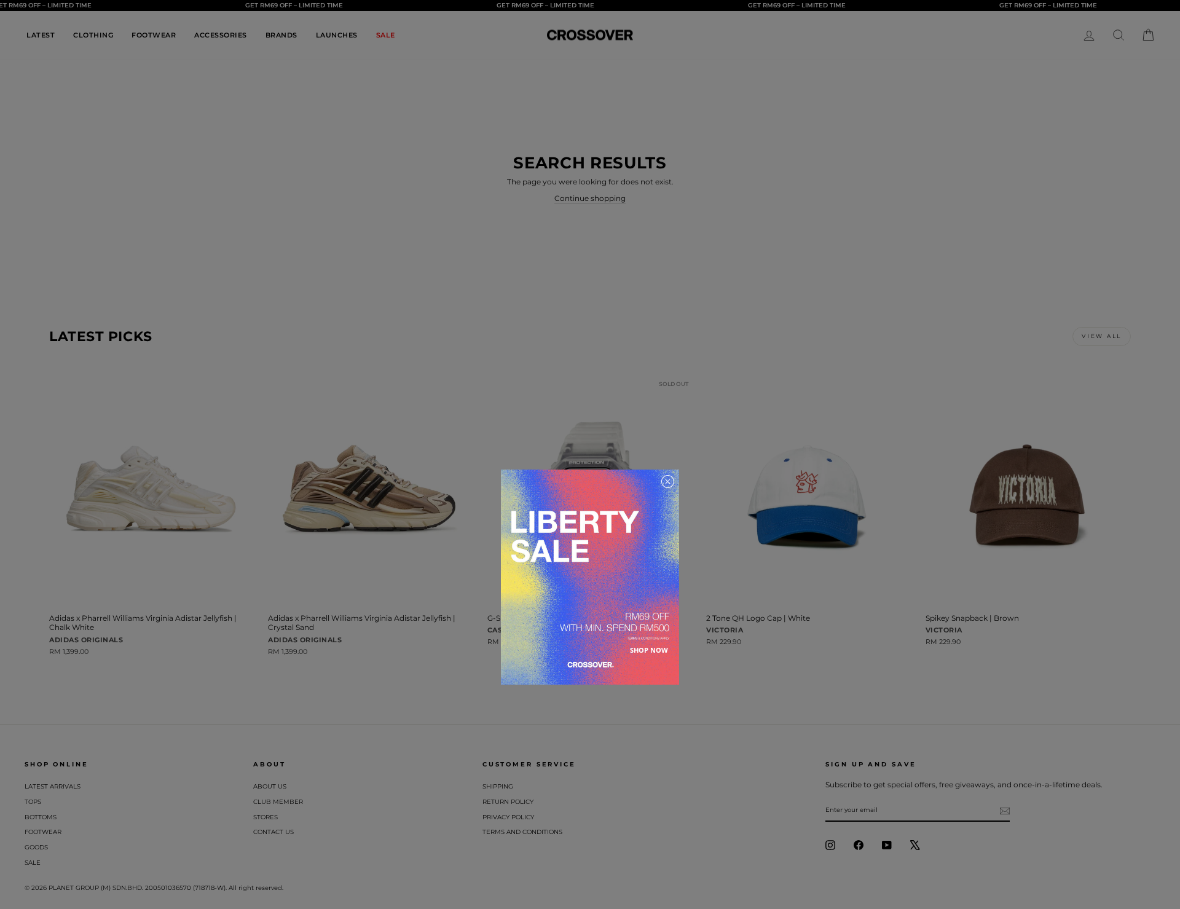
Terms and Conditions (522, 832)
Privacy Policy (508, 817)
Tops (33, 802)
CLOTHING (93, 35)
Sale (33, 863)
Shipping (497, 786)
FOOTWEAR (154, 35)
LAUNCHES (337, 35)
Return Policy (507, 802)
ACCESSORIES (220, 35)
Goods (36, 847)
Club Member (278, 802)
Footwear (43, 832)
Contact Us (273, 832)
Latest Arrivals (53, 786)
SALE (385, 35)
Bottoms (41, 817)
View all (1102, 336)
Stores (265, 817)
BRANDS (281, 35)
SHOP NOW (649, 650)
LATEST (40, 35)
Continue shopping (590, 198)
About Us (269, 786)
